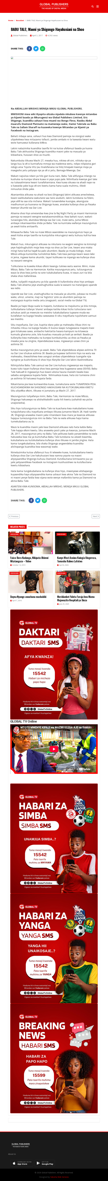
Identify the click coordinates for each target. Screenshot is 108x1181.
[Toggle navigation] (97, 6)
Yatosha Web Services (59, 1177)
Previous (14, 516)
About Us (12, 1154)
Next (95, 516)
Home (10, 20)
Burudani (20, 20)
